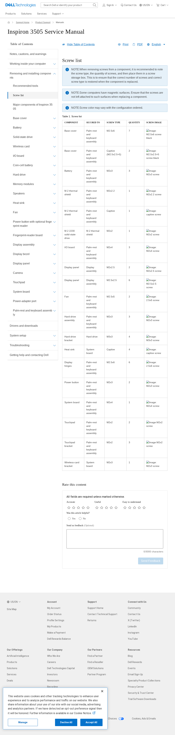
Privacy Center (136, 686)
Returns (92, 620)
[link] (128, 5)
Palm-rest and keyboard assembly (32, 312)
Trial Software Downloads (142, 699)
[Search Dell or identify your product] (94, 5)
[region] (115, 264)
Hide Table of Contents (81, 44)
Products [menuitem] (10, 13)
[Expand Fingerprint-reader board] (54, 235)
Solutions (12, 668)
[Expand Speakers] (54, 193)
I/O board (18, 155)
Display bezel (21, 254)
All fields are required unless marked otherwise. (95, 496)
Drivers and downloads (24, 325)
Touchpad (19, 282)
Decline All (66, 722)
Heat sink (18, 202)
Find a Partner (95, 656)
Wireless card (21, 146)
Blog (130, 656)
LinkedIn (132, 626)
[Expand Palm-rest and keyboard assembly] (54, 311)
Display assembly (24, 244)
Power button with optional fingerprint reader (32, 223)
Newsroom (53, 680)
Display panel (21, 263)
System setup (18, 335)
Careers (51, 662)
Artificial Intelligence (18, 656)
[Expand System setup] (54, 336)
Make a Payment (56, 632)
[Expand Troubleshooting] (54, 345)
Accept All (91, 722)
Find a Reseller (95, 662)
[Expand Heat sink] (54, 203)
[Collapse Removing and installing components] (54, 74)
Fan (15, 212)
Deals (10, 680)
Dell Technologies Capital (61, 668)
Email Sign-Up (135, 674)
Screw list (18, 95)
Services (11, 674)
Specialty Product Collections (144, 680)
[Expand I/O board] (54, 156)
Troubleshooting (19, 345)
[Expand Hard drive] (54, 175)
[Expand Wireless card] (54, 146)
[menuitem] (58, 14)
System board (21, 291)
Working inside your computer (28, 63)
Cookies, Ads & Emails (144, 718)
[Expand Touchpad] (54, 282)
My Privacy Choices (106, 718)
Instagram (133, 632)
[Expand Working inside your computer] (54, 64)
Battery (17, 127)
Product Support (42, 22)
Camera (18, 272)
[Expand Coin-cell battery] (54, 165)
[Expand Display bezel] (54, 254)
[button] (110, 5)
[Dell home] (9, 22)
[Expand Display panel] (54, 263)
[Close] (102, 691)
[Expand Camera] (54, 273)
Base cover (20, 118)
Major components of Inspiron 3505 (32, 106)
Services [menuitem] (42, 13)
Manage (23, 722)
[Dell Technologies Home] (20, 5)
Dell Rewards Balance (59, 638)
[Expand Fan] (54, 212)
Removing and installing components (30, 75)
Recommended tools (25, 85)
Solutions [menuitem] (26, 13)
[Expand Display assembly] (54, 245)
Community (134, 608)
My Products (54, 626)
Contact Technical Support (102, 614)
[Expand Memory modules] (54, 184)
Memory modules (23, 184)
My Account (53, 608)
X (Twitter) (134, 620)
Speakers (19, 193)
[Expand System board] (54, 292)
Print (125, 44)
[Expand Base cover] (54, 118)
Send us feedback (80, 525)
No (84, 518)
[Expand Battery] (54, 128)
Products (12, 662)
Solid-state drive (23, 137)
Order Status (54, 614)
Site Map (12, 609)
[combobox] (69, 5)
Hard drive (19, 174)
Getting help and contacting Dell (29, 355)
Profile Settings (55, 620)
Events (132, 668)
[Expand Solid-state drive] (54, 137)
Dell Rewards (135, 662)
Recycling (52, 686)
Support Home (22, 22)
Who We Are (53, 656)
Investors (52, 674)
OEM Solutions (96, 668)
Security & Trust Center (141, 693)
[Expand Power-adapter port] (54, 301)
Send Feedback (150, 560)
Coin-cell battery (23, 165)
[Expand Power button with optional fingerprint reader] (54, 222)
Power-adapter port (24, 301)
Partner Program (97, 674)
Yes (73, 518)
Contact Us (134, 614)
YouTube (133, 638)
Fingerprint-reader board (28, 235)
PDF (140, 44)
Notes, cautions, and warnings (28, 54)
